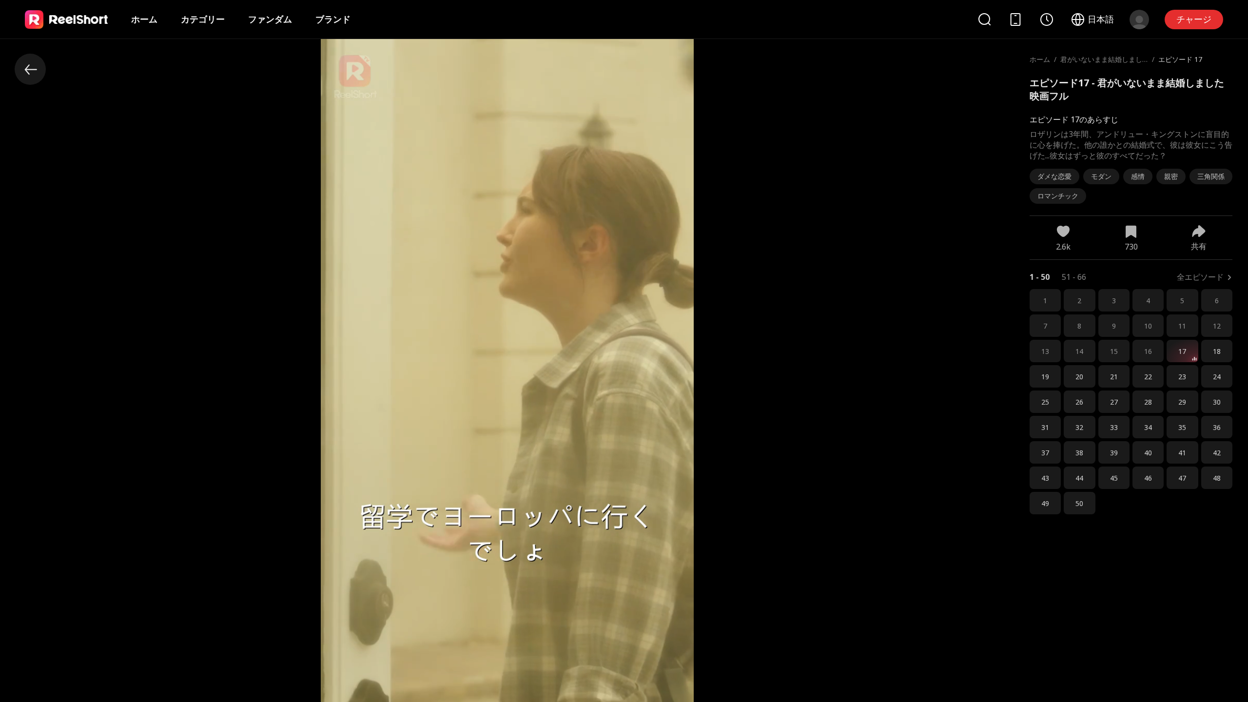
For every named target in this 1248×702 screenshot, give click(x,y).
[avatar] (1139, 19)
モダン (1101, 176)
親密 (1171, 176)
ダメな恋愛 (1054, 176)
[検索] (984, 19)
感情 (1138, 176)
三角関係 (1211, 176)
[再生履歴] (1046, 19)
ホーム (144, 19)
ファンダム (270, 19)
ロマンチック (1057, 195)
